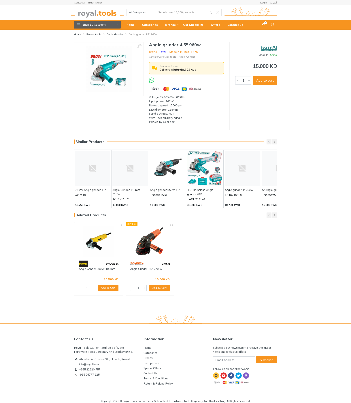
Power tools (93, 34)
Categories (151, 353)
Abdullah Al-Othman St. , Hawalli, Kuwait (104, 359)
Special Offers (152, 368)
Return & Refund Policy (158, 383)
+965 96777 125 (89, 374)
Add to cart (265, 80)
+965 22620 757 (89, 369)
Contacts (79, 2)
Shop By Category (94, 24)
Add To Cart (108, 287)
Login (263, 2)
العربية (273, 2)
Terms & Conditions (156, 378)
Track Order (95, 2)
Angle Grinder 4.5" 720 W (146, 269)
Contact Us (150, 373)
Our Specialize (152, 363)
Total (162, 52)
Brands (148, 358)
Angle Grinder (115, 34)
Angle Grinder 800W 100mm (97, 269)
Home (77, 34)
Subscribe (266, 360)
